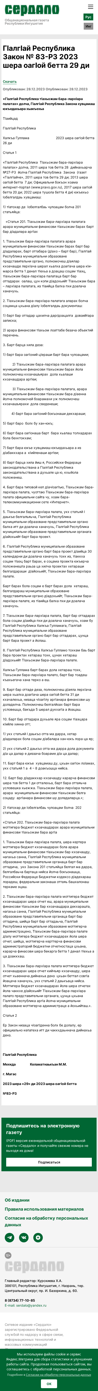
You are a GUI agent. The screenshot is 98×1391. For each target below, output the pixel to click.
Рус (88, 17)
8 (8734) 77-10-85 (20, 1300)
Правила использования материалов (44, 1209)
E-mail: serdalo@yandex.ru (25, 1305)
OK (49, 1384)
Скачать (10, 81)
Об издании (17, 1200)
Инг (88, 26)
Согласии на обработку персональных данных (58, 1375)
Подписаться (49, 1162)
